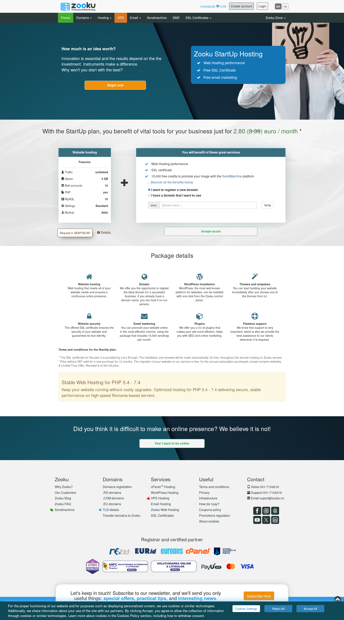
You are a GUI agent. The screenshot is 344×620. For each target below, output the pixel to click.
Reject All (278, 608)
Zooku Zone (274, 17)
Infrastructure (208, 498)
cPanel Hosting (163, 486)
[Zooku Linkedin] (275, 520)
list (265, 296)
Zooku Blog (63, 498)
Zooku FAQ (63, 504)
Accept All (310, 608)
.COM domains (113, 498)
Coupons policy (210, 509)
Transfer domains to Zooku (121, 515)
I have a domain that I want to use (176, 195)
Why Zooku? (64, 486)
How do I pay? (209, 504)
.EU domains (112, 504)
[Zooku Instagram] (266, 510)
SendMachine (232, 176)
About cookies (209, 521)
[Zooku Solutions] (78, 6)
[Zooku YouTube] (257, 520)
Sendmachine (157, 17)
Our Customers (65, 492)
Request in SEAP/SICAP (75, 233)
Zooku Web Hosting (165, 509)
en (278, 6)
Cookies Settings (246, 608)
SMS (176, 17)
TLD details (111, 509)
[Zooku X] (266, 520)
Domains (83, 17)
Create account (241, 6)
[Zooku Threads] (275, 510)
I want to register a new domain (174, 190)
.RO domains (112, 492)
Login (262, 6)
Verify (267, 205)
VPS (120, 17)
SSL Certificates (197, 17)
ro (285, 6)
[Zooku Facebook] (257, 510)
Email (134, 17)
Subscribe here (259, 595)
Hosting (103, 17)
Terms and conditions (214, 486)
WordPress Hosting (164, 492)
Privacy (204, 492)
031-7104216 (269, 486)
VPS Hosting (160, 498)
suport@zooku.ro (272, 498)
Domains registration (117, 486)
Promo (65, 17)
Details (105, 232)
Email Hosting (161, 504)
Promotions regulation (214, 515)
